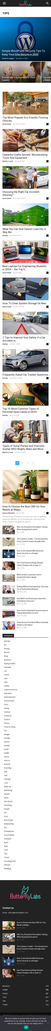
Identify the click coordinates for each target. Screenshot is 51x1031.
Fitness (7, 723)
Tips (5, 853)
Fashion (7, 712)
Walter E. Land (7, 161)
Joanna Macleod (8, 513)
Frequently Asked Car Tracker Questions (25, 374)
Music (6, 797)
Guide (6, 749)
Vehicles (7, 865)
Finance (7, 719)
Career (6, 674)
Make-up (7, 786)
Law (5, 775)
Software (7, 839)
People (7, 809)
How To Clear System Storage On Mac (24, 303)
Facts (6, 704)
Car (5, 671)
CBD (6, 682)
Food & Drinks (10, 727)
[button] (4, 3)
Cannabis (7, 667)
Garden (7, 745)
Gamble (7, 738)
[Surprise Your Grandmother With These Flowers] (20, 77)
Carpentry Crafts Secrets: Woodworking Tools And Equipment (24, 156)
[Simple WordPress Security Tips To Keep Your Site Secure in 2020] (25, 39)
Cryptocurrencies (10, 689)
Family (6, 708)
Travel (6, 857)
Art (5, 645)
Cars (6, 678)
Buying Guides (9, 663)
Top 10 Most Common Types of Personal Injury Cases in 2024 (20, 410)
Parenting (8, 805)
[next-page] (33, 463)
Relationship (9, 824)
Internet (7, 764)
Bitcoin (7, 652)
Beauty (7, 648)
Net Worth (8, 801)
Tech (6, 850)
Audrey (5, 235)
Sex (5, 827)
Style (6, 846)
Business (7, 660)
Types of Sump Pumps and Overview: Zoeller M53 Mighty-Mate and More (23, 447)
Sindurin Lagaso (8, 58)
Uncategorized (10, 861)
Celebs (6, 686)
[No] (48, 1023)
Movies (7, 794)
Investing (7, 768)
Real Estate (8, 820)
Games (7, 742)
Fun (5, 730)
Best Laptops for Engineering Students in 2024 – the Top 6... (24, 268)
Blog (6, 656)
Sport (6, 842)
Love (6, 783)
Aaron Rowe (6, 124)
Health (6, 753)
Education (8, 693)
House (6, 756)
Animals (7, 641)
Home (4, 10)
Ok (26, 1027)
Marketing (8, 790)
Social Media (9, 835)
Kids (5, 771)
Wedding (7, 868)
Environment (9, 701)
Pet (5, 812)
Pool (6, 816)
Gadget (7, 734)
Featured (7, 715)
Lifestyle (7, 779)
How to (7, 760)
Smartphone (9, 831)
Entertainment (9, 697)
